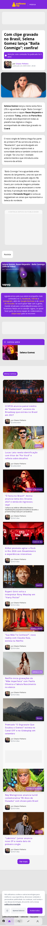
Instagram (7, 301)
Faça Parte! (34, 917)
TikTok (34, 298)
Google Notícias (27, 301)
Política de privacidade (10, 917)
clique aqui (16, 313)
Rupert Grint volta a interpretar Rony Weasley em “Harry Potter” (20, 594)
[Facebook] (4, 921)
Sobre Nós (24, 917)
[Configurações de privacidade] (7, 910)
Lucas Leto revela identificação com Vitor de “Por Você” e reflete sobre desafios (21, 455)
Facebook (26, 298)
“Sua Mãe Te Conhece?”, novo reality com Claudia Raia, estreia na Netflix (20, 638)
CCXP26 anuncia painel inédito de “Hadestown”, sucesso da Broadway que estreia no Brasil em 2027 (21, 410)
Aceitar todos (35, 911)
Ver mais (23, 861)
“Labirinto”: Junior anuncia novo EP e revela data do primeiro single (19, 841)
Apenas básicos (18, 911)
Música (32, 4)
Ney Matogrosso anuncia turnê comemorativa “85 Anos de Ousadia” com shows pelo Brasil (21, 798)
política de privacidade (12, 904)
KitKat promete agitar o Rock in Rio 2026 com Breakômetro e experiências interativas (20, 551)
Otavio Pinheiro (22, 63)
